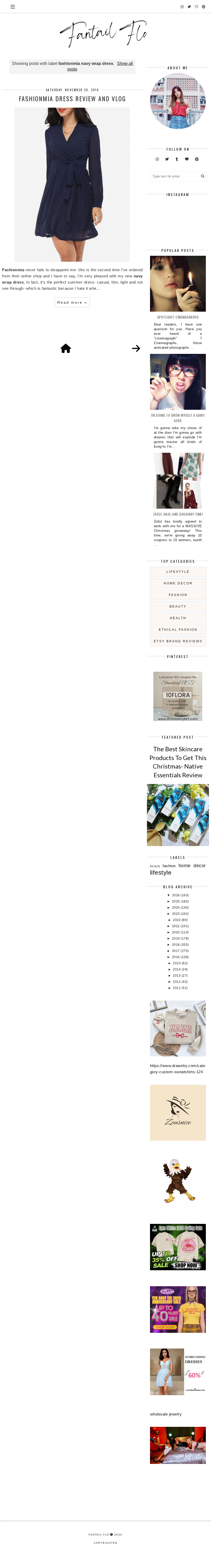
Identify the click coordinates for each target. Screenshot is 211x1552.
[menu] (13, 6)
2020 (176, 932)
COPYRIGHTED (105, 1542)
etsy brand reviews (178, 641)
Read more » (72, 302)
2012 (177, 982)
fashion (178, 595)
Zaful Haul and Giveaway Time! (178, 514)
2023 (176, 914)
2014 (177, 969)
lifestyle (178, 572)
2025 (176, 901)
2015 (177, 963)
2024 (176, 907)
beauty (178, 606)
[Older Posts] (136, 348)
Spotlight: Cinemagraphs (178, 317)
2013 (177, 975)
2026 (176, 895)
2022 (177, 920)
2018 (176, 944)
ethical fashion (178, 630)
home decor (178, 583)
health (178, 618)
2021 (176, 926)
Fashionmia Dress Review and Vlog (72, 98)
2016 (176, 957)
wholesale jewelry (166, 1414)
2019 (176, 938)
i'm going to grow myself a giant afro (178, 417)
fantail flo (99, 1534)
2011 (177, 988)
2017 (176, 951)
